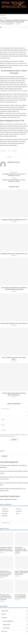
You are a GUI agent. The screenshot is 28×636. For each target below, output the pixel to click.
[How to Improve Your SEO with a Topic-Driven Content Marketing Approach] (14, 341)
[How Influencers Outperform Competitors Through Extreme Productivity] (14, 272)
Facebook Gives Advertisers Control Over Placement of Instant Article (5, 573)
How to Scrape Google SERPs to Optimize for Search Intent (21, 572)
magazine (3, 150)
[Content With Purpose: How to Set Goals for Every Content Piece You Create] (14, 307)
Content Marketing (15, 621)
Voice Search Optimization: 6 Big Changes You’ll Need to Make (21, 550)
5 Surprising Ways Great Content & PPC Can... (14, 253)
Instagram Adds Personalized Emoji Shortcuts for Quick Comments (5, 597)
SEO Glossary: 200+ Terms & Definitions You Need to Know (20, 596)
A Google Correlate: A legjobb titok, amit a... (14, 219)
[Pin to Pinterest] (20, 157)
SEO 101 (15, 614)
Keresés (2, 451)
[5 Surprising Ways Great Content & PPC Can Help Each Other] (14, 238)
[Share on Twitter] (19, 157)
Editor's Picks (15, 611)
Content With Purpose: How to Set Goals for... (14, 323)
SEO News (15, 617)
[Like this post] (16, 157)
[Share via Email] (22, 157)
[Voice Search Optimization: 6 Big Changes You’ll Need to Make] (21, 538)
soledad (14, 150)
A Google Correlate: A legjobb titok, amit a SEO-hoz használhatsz (6, 549)
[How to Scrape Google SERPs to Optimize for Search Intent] (21, 562)
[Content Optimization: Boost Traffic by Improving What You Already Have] (14, 377)
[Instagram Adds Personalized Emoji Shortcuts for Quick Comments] (6, 586)
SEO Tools (15, 631)
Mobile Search (15, 624)
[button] (14, 10)
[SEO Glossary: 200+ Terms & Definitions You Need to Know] (21, 586)
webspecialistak (9, 23)
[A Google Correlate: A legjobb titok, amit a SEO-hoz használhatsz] (14, 204)
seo (9, 150)
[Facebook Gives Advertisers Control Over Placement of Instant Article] (6, 562)
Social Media (15, 628)
